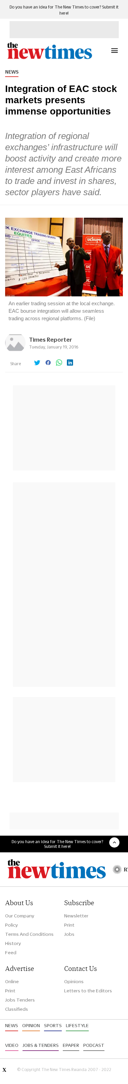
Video (11, 1045)
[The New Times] (49, 58)
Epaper (71, 1045)
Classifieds (16, 1009)
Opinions (74, 981)
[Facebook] (48, 363)
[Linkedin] (70, 363)
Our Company (19, 915)
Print (69, 925)
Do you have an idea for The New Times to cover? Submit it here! (57, 843)
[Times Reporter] (15, 351)
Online (12, 981)
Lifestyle (77, 1025)
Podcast (93, 1045)
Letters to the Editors (88, 990)
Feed (10, 952)
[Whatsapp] (59, 363)
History (13, 943)
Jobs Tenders (20, 1000)
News (11, 72)
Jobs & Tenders (41, 1045)
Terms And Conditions (29, 934)
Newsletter (76, 915)
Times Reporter (50, 339)
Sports (53, 1025)
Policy (11, 925)
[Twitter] (37, 363)
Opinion (31, 1025)
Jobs (69, 934)
